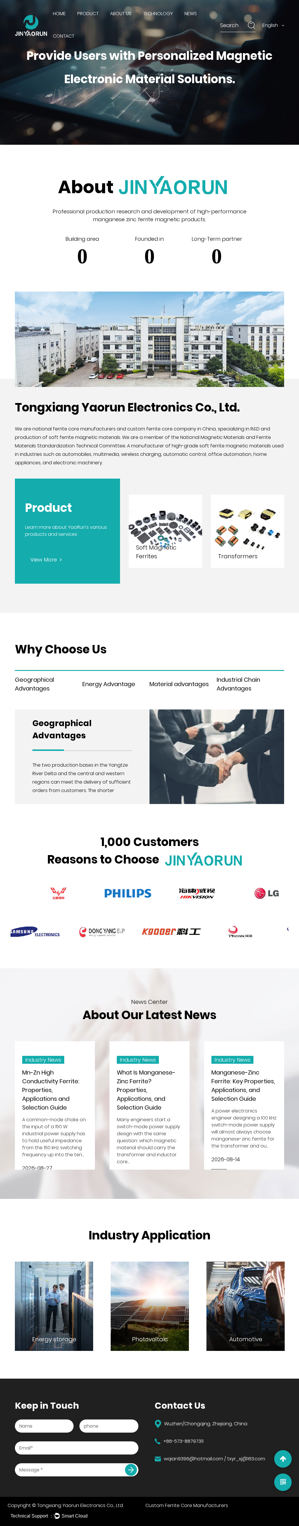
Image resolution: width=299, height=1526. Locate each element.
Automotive (192, 1339)
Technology (158, 13)
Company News (203, 23)
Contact (63, 36)
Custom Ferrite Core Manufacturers (186, 1505)
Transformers (238, 556)
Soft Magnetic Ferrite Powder (103, 24)
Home (59, 13)
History (119, 24)
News (191, 13)
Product (87, 13)
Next (149, 900)
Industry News (202, 24)
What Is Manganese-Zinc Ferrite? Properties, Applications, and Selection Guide (89, 1090)
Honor (118, 23)
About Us (120, 13)
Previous (149, 886)
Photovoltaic (96, 1339)
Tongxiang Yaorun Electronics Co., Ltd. (80, 1505)
